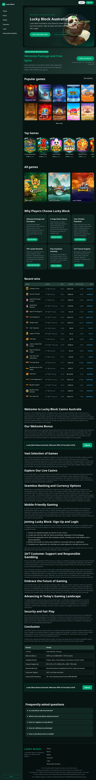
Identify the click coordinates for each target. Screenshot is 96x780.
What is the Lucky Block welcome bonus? (44, 716)
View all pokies (88, 78)
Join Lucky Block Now (40, 34)
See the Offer (32, 239)
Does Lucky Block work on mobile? (41, 734)
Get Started (78, 265)
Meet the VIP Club (33, 265)
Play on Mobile (56, 265)
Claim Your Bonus (85, 58)
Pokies (5, 11)
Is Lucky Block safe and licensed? (41, 710)
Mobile (5, 20)
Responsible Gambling (10, 33)
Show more (59, 123)
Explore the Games (61, 34)
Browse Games (56, 237)
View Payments (80, 239)
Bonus (5, 15)
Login (4, 29)
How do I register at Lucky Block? (41, 722)
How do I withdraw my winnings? (40, 728)
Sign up (89, 2)
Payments (6, 24)
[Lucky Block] (9, 4)
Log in (11, 776)
